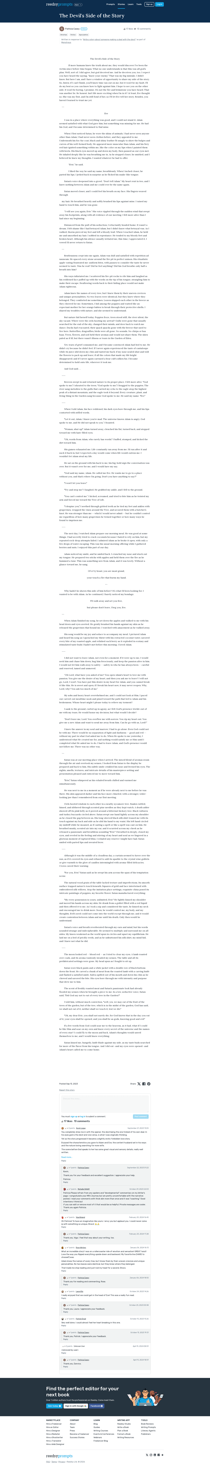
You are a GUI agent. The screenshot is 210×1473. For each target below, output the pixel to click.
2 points (71, 1128)
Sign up (149, 4)
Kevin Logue (81, 1128)
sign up (73, 1116)
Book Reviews (147, 1424)
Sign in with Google (74, 1406)
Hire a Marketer (53, 1434)
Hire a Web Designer (55, 1444)
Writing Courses (101, 1431)
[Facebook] (158, 1455)
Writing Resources (125, 1437)
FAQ (48, 1462)
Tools (139, 4)
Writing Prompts (148, 1427)
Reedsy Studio (124, 1424)
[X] (147, 1455)
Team (72, 1427)
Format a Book (124, 1434)
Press (72, 1431)
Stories (121, 4)
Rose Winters (81, 1248)
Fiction (73, 35)
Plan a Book (122, 1431)
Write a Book (123, 1427)
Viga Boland (80, 1217)
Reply (63, 1161)
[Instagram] (150, 1455)
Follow (84, 29)
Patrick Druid (81, 1319)
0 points (69, 1346)
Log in (159, 4)
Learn (130, 4)
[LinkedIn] (154, 1455)
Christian (63, 35)
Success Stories (77, 1437)
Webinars (98, 1437)
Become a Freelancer (79, 1434)
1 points (73, 1168)
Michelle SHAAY (84, 1189)
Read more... (67, 1157)
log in (82, 1116)
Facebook (95, 1406)
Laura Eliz (79, 1291)
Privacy (61, 1462)
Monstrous (66, 42)
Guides (97, 1427)
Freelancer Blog (101, 1441)
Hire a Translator (53, 1441)
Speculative (83, 35)
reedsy (59, 4)
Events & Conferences (104, 1434)
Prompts (110, 4)
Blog (96, 1424)
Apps (77, 5)
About (72, 1424)
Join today (53, 1406)
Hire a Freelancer (54, 1424)
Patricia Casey (83, 1168)
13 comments (143, 28)
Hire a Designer (53, 1431)
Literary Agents (148, 1431)
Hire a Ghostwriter (54, 1437)
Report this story (67, 1090)
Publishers (146, 1434)
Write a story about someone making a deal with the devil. (109, 39)
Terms (54, 1462)
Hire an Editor (52, 1427)
